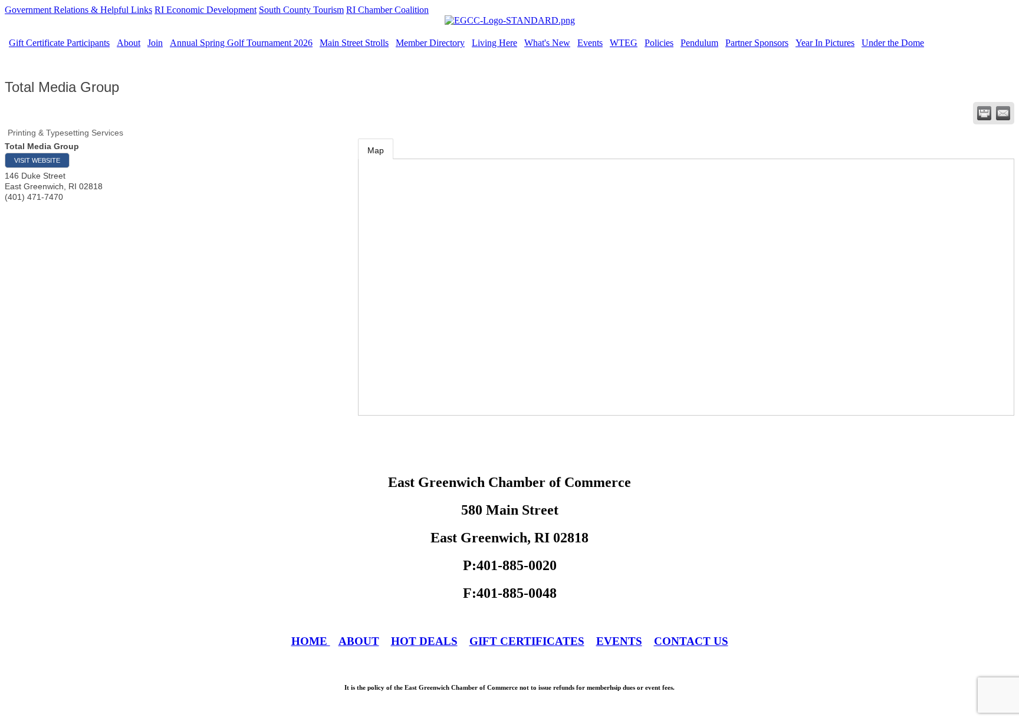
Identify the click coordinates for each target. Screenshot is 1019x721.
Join (155, 43)
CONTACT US (691, 641)
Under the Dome (893, 43)
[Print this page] (984, 113)
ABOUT (358, 641)
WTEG (623, 43)
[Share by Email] (1003, 113)
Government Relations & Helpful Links (78, 10)
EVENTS (619, 641)
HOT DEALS (424, 641)
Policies (659, 43)
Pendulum (699, 43)
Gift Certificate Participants (59, 43)
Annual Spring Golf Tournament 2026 (241, 43)
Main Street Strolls (354, 43)
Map (375, 150)
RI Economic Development (206, 10)
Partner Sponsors (756, 43)
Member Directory (430, 43)
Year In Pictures (825, 43)
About (128, 43)
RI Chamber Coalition (387, 10)
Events (590, 43)
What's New (547, 43)
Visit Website (37, 160)
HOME (310, 641)
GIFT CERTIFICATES (526, 641)
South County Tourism (301, 10)
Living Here (494, 43)
